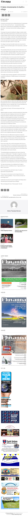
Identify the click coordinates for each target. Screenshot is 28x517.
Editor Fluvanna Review (14, 211)
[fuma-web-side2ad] (10, 445)
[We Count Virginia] (10, 416)
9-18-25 (3, 330)
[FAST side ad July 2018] (10, 459)
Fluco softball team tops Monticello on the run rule (11, 197)
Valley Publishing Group (16, 514)
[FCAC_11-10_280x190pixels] (10, 431)
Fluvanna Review (9, 513)
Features (11, 11)
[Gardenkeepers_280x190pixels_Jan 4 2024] (10, 502)
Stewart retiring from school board (20, 195)
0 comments (25, 11)
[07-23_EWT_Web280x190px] (10, 474)
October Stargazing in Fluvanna (6, 230)
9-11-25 (3, 368)
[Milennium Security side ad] (10, 488)
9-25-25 (3, 292)
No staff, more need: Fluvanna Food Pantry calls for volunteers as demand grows (6, 246)
